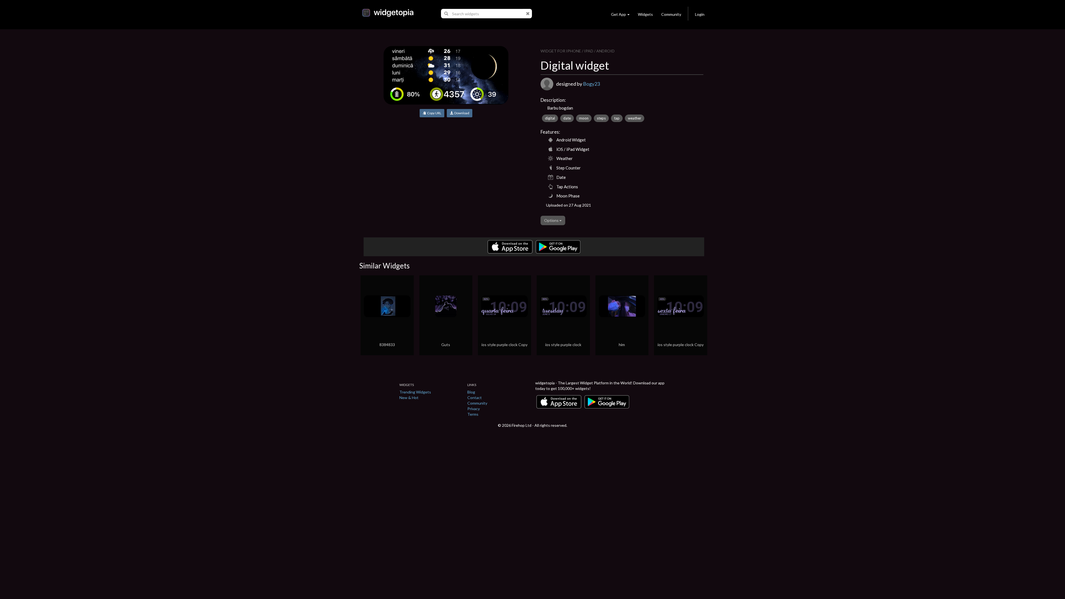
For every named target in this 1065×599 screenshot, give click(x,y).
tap (617, 118)
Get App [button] (618, 14)
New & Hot (409, 397)
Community (671, 14)
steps (601, 118)
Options (551, 220)
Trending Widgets (415, 392)
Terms (472, 414)
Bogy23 (591, 84)
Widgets (645, 14)
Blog (471, 392)
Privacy (473, 408)
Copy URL (433, 113)
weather (634, 118)
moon (584, 118)
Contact (474, 397)
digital (550, 118)
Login (699, 14)
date (567, 118)
